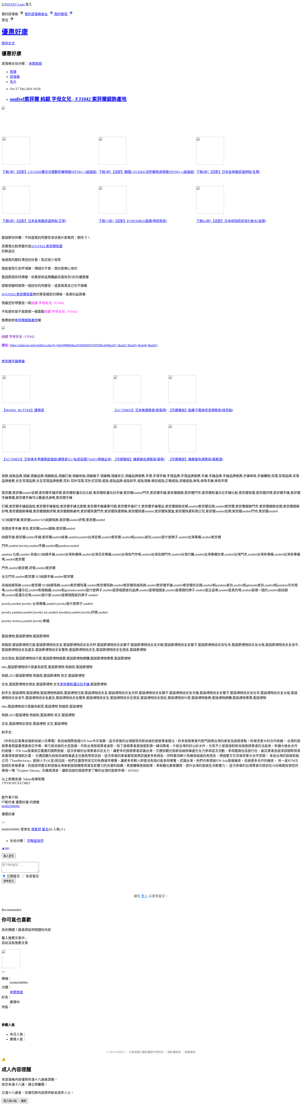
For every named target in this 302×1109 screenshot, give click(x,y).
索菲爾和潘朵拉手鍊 (75, 684)
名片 (13, 81)
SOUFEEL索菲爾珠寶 (46, 246)
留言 (45, 829)
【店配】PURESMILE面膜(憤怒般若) (133, 221)
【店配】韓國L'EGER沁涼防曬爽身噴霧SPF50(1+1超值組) (147, 172)
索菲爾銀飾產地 (26, 320)
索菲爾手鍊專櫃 (13, 361)
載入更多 (8, 856)
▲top (5, 848)
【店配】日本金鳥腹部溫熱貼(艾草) (34, 221)
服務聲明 (190, 1052)
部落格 (15, 76)
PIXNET (120, 1052)
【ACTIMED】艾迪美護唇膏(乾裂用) (140, 410)
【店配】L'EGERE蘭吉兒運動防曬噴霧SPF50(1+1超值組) (49, 172)
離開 (23, 1100)
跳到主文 (8, 43)
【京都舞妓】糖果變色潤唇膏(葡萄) (139, 459)
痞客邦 (36, 829)
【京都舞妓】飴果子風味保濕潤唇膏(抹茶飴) (200, 410)
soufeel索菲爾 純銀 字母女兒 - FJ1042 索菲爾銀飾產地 (68, 99)
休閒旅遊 (35, 63)
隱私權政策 (174, 1052)
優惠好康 (15, 32)
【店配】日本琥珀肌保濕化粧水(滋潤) (231, 221)
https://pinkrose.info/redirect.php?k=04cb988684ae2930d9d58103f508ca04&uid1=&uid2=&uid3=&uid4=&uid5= (84, 345)
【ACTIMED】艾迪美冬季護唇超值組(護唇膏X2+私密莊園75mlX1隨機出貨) (57, 459)
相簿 (13, 72)
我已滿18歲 (10, 1100)
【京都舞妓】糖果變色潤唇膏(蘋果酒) (195, 459)
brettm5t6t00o (11, 806)
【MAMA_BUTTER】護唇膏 (23, 410)
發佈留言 (8, 881)
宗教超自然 (35, 841)
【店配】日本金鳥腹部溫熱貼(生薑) (228, 172)
